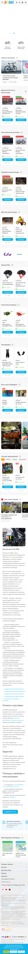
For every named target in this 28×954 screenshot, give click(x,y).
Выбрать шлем (10, 26)
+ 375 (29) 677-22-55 (12, 787)
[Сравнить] (9, 123)
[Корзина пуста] (25, 2)
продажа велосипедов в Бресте (14, 689)
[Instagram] (2, 889)
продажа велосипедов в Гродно (14, 696)
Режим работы (4, 905)
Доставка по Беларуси (13, 821)
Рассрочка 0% (6, 96)
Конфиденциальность (7, 942)
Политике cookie (14, 949)
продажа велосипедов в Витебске (14, 691)
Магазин (4, 867)
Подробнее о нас (10, 812)
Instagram (12, 797)
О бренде (19, 26)
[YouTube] (6, 889)
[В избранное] (6, 123)
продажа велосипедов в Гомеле (14, 694)
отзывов (22, 923)
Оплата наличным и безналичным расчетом (13, 940)
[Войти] (22, 2)
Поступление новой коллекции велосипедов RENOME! (10, 77)
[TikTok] (9, 889)
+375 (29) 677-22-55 (7, 879)
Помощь (3, 873)
